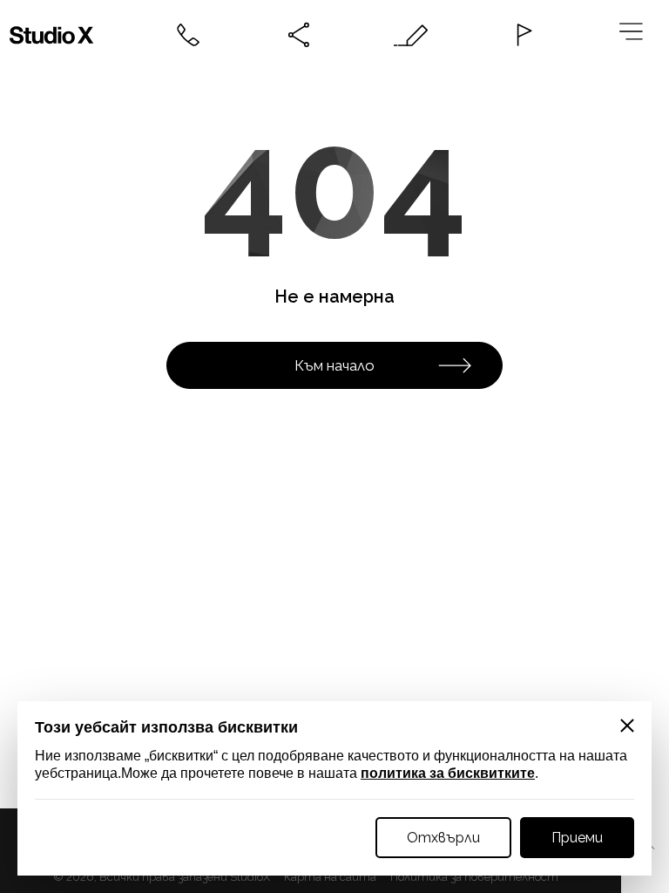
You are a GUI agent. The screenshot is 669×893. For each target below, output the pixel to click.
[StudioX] (56, 35)
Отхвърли (443, 837)
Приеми (577, 837)
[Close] (627, 726)
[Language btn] (523, 35)
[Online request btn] (411, 35)
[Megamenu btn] (634, 35)
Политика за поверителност (474, 876)
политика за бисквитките (448, 773)
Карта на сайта (330, 876)
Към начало (334, 365)
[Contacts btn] (188, 35)
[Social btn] (300, 35)
